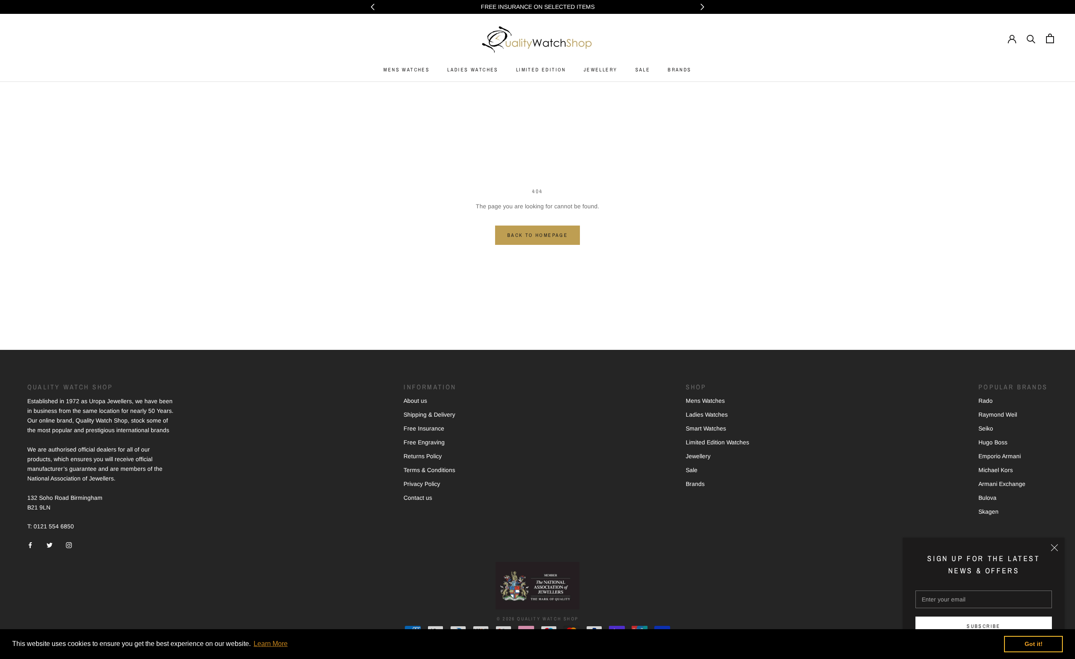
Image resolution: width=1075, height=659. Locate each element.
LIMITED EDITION (541, 69)
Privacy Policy (422, 483)
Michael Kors (995, 470)
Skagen (988, 511)
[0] (1050, 38)
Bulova (987, 497)
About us (415, 400)
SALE (642, 69)
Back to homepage (537, 235)
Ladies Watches (707, 414)
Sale (691, 470)
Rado (985, 400)
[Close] (1054, 547)
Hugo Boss (992, 442)
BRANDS (679, 69)
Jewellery (698, 456)
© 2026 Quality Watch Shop (537, 619)
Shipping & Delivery (429, 414)
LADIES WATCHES (472, 69)
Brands (695, 483)
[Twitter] (49, 544)
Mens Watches (705, 400)
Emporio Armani (999, 456)
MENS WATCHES (406, 69)
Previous (373, 7)
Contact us (418, 497)
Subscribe (984, 626)
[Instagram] (69, 544)
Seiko (985, 428)
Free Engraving (424, 442)
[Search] (1031, 38)
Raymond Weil (997, 414)
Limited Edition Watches (717, 442)
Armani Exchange (1001, 483)
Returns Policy (423, 456)
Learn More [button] (271, 643)
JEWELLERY (601, 69)
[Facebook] (30, 544)
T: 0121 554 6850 (50, 526)
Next (702, 7)
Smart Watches (706, 428)
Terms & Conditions (429, 470)
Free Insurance (424, 428)
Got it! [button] (1034, 644)
